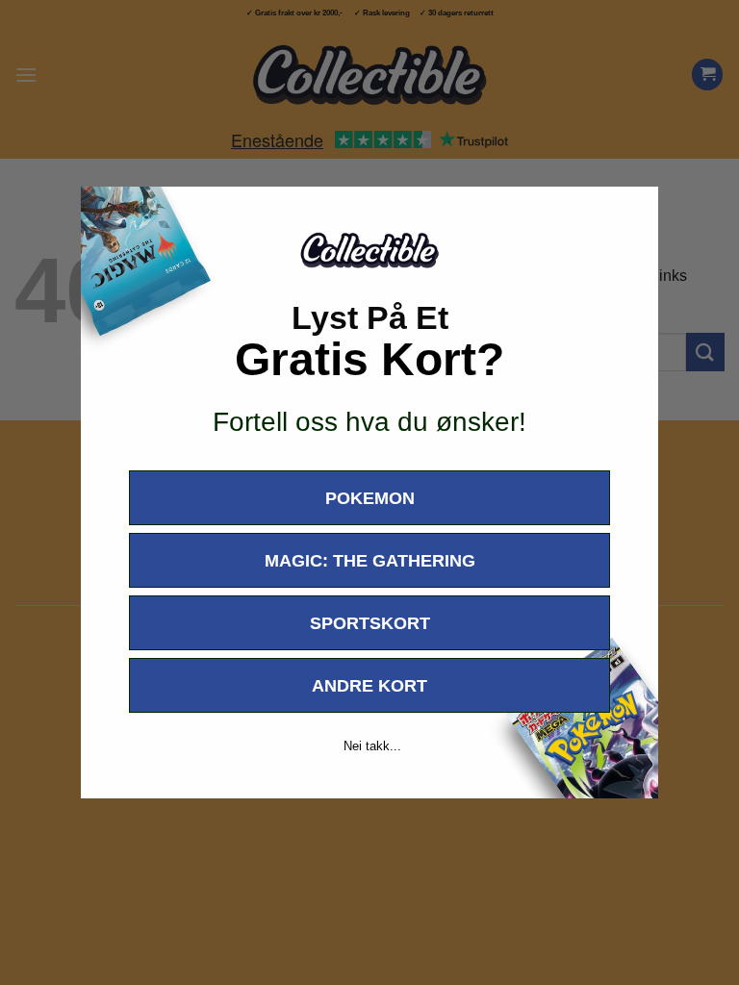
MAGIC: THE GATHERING (370, 560)
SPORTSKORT (370, 623)
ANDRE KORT (369, 685)
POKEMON (370, 498)
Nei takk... (372, 746)
